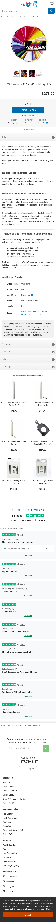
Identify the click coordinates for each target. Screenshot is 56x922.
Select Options (28, 109)
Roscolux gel (26, 311)
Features (5, 344)
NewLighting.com (12, 17)
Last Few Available (10, 853)
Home (3, 17)
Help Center (8, 813)
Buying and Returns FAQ (13, 830)
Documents (6, 351)
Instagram (10, 886)
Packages (7, 857)
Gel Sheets (27, 17)
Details (4, 136)
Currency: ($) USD (28, 768)
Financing (7, 826)
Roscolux (37, 311)
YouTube (9, 891)
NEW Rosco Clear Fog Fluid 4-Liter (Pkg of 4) (13, 482)
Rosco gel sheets (34, 314)
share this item (29, 129)
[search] (51, 11)
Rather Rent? (8, 803)
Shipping (5, 366)
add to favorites (29, 115)
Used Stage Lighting (11, 865)
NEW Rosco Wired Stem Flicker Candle (14, 442)
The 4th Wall (11, 876)
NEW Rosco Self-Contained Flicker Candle (42, 403)
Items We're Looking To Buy (14, 799)
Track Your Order (10, 817)
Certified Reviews (10, 790)
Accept (28, 915)
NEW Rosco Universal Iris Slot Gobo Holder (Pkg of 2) (42, 442)
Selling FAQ (7, 834)
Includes (5, 359)
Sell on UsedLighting (11, 794)
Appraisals (7, 822)
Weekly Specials (9, 845)
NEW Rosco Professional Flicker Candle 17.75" (13, 403)
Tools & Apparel (9, 861)
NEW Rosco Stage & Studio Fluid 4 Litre (42, 482)
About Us (6, 782)
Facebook (10, 881)
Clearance (7, 849)
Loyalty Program (9, 786)
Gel (21, 17)
